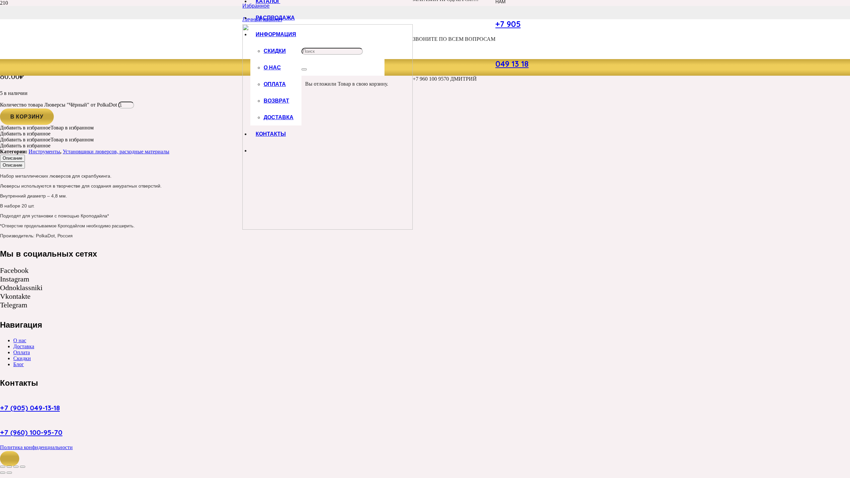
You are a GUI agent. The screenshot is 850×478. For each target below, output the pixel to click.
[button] (9, 458)
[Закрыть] (304, 69)
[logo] (327, 228)
